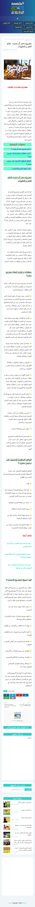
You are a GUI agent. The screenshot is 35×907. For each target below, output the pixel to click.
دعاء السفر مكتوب (26, 810)
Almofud (6, 49)
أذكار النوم (7, 23)
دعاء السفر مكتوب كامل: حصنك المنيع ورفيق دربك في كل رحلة (23, 841)
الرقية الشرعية (28, 31)
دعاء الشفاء (18, 27)
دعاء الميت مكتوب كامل (25, 802)
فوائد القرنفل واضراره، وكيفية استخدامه (23, 826)
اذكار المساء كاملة (26, 817)
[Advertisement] (17, 876)
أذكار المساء (18, 23)
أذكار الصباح (29, 23)
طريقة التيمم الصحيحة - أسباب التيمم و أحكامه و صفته (23, 849)
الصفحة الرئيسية (28, 39)
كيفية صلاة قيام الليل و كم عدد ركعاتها (23, 834)
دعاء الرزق (29, 27)
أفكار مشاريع (21, 39)
